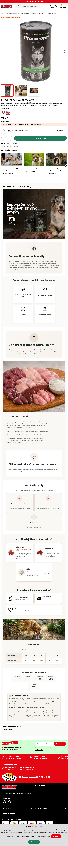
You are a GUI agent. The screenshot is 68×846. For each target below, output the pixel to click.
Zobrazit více (5, 108)
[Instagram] (9, 802)
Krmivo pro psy (25, 13)
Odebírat (61, 744)
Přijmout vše (34, 842)
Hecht (3, 13)
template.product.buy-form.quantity (6, 138)
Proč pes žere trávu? (32, 169)
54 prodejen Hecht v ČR (30, 777)
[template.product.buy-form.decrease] (3, 138)
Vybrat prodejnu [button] (60, 130)
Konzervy (33, 13)
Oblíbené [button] (14, 143)
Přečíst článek (7, 173)
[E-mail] (21, 768)
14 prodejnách (17, 130)
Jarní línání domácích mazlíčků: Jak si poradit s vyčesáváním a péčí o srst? (11, 170)
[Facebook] (4, 802)
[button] (51, 6)
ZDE (11, 832)
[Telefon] (3, 768)
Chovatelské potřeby (13, 13)
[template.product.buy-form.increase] (10, 138)
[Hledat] (19, 6)
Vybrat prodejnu (11, 132)
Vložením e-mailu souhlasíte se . (48, 749)
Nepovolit (56, 836)
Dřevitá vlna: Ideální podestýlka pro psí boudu (54, 170)
